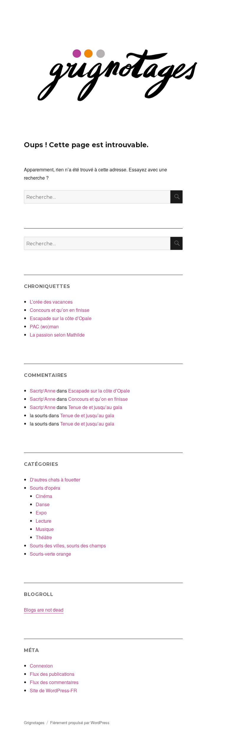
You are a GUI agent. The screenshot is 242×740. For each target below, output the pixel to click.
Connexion (41, 665)
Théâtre (44, 537)
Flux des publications (52, 674)
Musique (45, 529)
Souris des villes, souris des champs (68, 545)
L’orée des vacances (51, 301)
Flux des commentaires (54, 682)
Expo (41, 512)
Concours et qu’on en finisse (59, 310)
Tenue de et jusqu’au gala (95, 407)
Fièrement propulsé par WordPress (79, 722)
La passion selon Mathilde (57, 334)
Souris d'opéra (45, 487)
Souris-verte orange (50, 553)
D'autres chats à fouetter (55, 479)
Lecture (43, 520)
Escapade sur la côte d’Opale (60, 318)
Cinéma (44, 496)
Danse (43, 504)
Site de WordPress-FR (53, 690)
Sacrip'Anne (42, 390)
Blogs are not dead (43, 609)
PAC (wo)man (44, 326)
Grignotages (34, 722)
